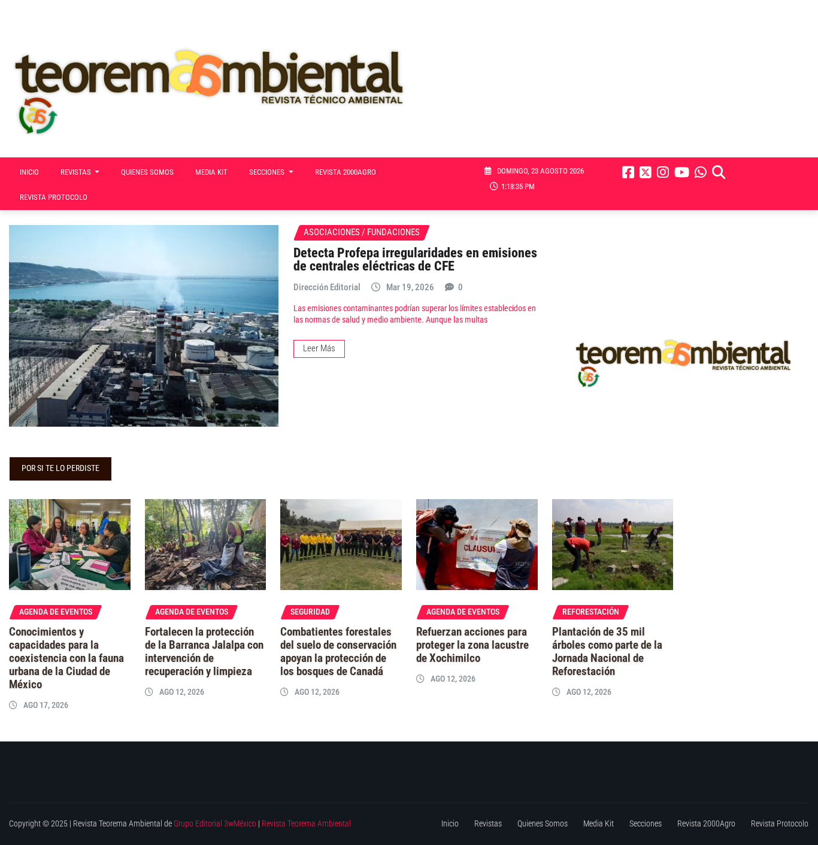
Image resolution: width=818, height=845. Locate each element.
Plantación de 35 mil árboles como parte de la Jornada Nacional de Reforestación (607, 651)
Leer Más (319, 348)
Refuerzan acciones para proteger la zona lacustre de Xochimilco (472, 645)
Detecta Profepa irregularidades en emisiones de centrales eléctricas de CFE (415, 259)
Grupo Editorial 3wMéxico (215, 824)
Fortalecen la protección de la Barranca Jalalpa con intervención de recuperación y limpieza (204, 651)
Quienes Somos (147, 172)
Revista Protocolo (53, 197)
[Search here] (718, 172)
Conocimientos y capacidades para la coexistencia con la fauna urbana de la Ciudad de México (66, 658)
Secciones (267, 172)
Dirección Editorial (326, 287)
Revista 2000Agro (345, 172)
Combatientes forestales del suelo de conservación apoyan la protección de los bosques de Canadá (338, 651)
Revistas (76, 172)
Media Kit (211, 172)
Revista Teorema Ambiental (306, 824)
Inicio (29, 172)
